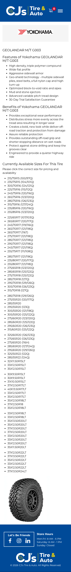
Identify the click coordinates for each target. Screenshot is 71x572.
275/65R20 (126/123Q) (21, 338)
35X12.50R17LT (16, 396)
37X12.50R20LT (17, 432)
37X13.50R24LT (17, 471)
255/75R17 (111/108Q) (20, 251)
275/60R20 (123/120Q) (21, 318)
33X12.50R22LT (16, 463)
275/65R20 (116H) (18, 342)
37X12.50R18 (15, 404)
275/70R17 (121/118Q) (20, 236)
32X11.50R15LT (16, 361)
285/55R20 (14, 303)
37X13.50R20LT (17, 428)
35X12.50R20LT (17, 424)
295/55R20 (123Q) (18, 307)
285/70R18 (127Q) (18, 279)
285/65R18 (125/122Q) (20, 271)
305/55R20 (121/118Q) (20, 310)
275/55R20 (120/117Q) (20, 299)
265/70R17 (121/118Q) (20, 228)
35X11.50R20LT (16, 447)
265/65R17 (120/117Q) (20, 221)
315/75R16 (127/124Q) (20, 204)
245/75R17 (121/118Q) (20, 247)
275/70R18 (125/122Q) (20, 275)
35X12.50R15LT (16, 368)
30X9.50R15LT (16, 374)
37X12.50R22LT (16, 452)
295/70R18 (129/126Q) (20, 282)
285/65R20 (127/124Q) (21, 346)
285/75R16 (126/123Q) (20, 200)
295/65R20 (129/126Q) (21, 350)
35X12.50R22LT (16, 460)
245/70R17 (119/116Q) (20, 225)
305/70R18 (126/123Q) (20, 286)
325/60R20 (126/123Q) (21, 335)
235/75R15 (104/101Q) (20, 182)
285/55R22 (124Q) (18, 357)
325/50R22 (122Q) (18, 353)
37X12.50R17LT (16, 385)
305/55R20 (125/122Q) (21, 314)
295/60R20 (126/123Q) (21, 325)
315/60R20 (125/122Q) (20, 329)
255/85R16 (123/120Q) (20, 212)
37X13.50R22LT (16, 456)
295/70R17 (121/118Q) (20, 243)
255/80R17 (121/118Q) (20, 264)
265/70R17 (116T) (17, 232)
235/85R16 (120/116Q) (20, 208)
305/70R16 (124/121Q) (20, 185)
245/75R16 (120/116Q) (20, 193)
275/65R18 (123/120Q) (20, 267)
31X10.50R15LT (16, 381)
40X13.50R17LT (16, 389)
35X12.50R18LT (16, 400)
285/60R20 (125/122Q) (21, 322)
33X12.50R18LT (16, 413)
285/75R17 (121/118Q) (20, 256)
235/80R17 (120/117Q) (20, 260)
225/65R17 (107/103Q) (20, 217)
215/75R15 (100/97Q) (20, 178)
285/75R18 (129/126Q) (20, 295)
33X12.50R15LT (16, 365)
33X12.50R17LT (16, 393)
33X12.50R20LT (17, 435)
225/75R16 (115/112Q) (20, 189)
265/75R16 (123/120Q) (20, 197)
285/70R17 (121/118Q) (20, 240)
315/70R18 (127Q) (18, 290)
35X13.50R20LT (17, 420)
